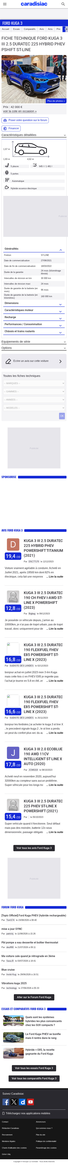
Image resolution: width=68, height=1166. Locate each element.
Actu (50, 29)
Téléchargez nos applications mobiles (28, 1113)
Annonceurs (41, 1122)
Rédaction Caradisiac (10, 1128)
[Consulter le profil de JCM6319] (13, 759)
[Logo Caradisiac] (34, 6)
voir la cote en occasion (20, 111)
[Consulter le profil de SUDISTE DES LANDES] (13, 654)
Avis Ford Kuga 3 (12, 530)
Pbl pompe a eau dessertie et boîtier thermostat (29, 942)
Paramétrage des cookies (46, 1148)
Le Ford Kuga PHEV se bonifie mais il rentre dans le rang (43, 1036)
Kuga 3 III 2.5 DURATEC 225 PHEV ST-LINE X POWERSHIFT (43, 806)
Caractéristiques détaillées (18, 135)
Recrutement (7, 1135)
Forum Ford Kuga (12, 907)
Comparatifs (29, 29)
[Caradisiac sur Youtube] (30, 1102)
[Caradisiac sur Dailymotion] (22, 1102)
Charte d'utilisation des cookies (14, 1148)
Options (6, 348)
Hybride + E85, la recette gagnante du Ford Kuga (39, 1051)
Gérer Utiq (6, 1154)
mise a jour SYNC (11, 928)
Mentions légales (8, 1141)
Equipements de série (15, 341)
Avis (42, 29)
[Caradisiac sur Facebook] (6, 1102)
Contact (5, 1122)
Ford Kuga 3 (12, 23)
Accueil (5, 29)
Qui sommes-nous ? (44, 1128)
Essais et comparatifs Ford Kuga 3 (23, 1009)
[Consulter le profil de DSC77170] (13, 551)
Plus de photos (56, 101)
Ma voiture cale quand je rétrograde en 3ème (28, 956)
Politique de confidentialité (46, 1141)
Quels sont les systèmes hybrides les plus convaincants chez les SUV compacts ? (43, 1021)
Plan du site (40, 1135)
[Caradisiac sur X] (14, 1102)
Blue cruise (8, 969)
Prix (58, 29)
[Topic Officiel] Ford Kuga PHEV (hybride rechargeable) (33, 915)
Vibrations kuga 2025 (14, 983)
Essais (16, 29)
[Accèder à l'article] (13, 1020)
